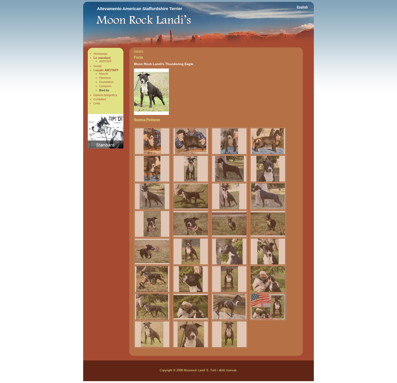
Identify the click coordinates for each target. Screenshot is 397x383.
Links (97, 103)
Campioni (105, 86)
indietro (138, 51)
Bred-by (104, 90)
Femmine (105, 78)
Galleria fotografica (105, 95)
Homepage (101, 53)
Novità (98, 66)
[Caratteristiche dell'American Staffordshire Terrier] (105, 147)
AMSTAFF (105, 61)
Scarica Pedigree (147, 119)
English (302, 7)
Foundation (106, 82)
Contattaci (100, 99)
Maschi (103, 73)
